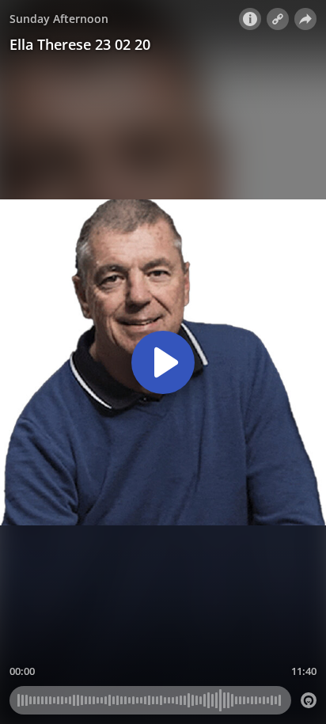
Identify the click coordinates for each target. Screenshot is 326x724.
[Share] (305, 19)
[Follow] (278, 19)
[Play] (163, 362)
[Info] (250, 19)
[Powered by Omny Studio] (309, 700)
